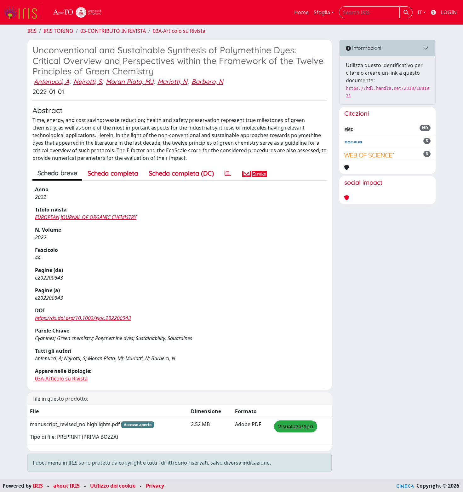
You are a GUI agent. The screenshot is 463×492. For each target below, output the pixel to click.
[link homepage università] (77, 12)
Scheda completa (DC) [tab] (181, 173)
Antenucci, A (51, 81)
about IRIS (66, 485)
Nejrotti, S (87, 81)
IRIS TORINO (58, 30)
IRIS (32, 30)
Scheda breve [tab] (57, 173)
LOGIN (449, 12)
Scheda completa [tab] (113, 173)
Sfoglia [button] (322, 12)
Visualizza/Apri (295, 426)
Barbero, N (207, 81)
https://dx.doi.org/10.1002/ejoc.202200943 (83, 318)
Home (301, 12)
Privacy (155, 485)
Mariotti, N (172, 81)
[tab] (227, 173)
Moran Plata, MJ (129, 81)
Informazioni (366, 48)
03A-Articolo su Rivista (179, 30)
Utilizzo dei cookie (112, 485)
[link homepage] (23, 12)
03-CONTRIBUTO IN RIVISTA (113, 30)
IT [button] (420, 12)
